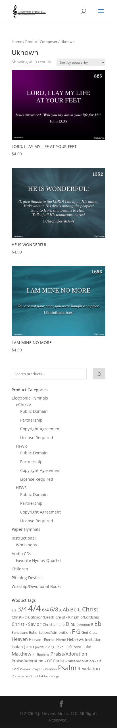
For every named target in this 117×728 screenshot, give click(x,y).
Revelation (89, 668)
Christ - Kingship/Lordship (77, 617)
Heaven (20, 639)
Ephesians (20, 632)
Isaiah (17, 646)
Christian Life (53, 624)
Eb (97, 624)
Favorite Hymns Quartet (38, 560)
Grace (93, 632)
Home (17, 41)
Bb (73, 609)
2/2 (14, 610)
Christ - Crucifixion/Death (33, 617)
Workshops (26, 544)
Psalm (67, 667)
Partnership (31, 420)
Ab (66, 609)
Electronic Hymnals (30, 398)
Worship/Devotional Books (36, 586)
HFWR (21, 446)
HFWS (21, 487)
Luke (86, 646)
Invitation (93, 639)
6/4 (45, 610)
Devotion (83, 624)
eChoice (23, 404)
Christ (90, 609)
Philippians (40, 654)
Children (20, 569)
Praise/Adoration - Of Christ (38, 660)
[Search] (99, 373)
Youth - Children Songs (42, 676)
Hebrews (75, 639)
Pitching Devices (27, 577)
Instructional (24, 538)
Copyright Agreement (40, 428)
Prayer (25, 669)
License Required (36, 437)
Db (72, 624)
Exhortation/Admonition (50, 632)
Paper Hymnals (26, 529)
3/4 (22, 609)
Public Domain (34, 411)
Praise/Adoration (69, 654)
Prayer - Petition (44, 669)
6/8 (54, 609)
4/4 (34, 608)
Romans (18, 676)
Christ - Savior (26, 624)
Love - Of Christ (68, 646)
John (29, 646)
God (85, 632)
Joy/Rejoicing (44, 647)
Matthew (21, 653)
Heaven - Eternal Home (47, 639)
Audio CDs (21, 553)
